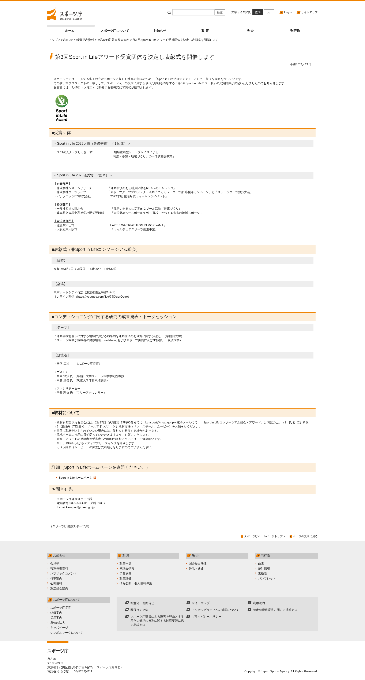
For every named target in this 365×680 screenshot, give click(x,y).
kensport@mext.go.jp (159, 422)
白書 (261, 563)
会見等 (54, 563)
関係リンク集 (139, 609)
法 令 (250, 30)
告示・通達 (196, 568)
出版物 (262, 573)
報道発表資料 (85, 39)
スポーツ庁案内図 (108, 667)
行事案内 (56, 578)
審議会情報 (127, 568)
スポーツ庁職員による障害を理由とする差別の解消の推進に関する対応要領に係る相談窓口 (157, 620)
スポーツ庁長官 (60, 607)
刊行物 (295, 30)
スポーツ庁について (115, 30)
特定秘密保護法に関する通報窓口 (275, 609)
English (288, 12)
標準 (258, 12)
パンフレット (267, 578)
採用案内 (56, 617)
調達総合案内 (59, 588)
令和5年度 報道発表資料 (113, 39)
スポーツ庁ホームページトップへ (264, 536)
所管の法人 (57, 622)
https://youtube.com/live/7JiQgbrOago (102, 296)
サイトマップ (309, 12)
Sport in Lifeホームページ (76, 477)
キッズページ (59, 627)
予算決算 (125, 573)
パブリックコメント (63, 573)
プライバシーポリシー (206, 616)
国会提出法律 (198, 563)
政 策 (205, 30)
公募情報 (56, 583)
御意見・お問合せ (142, 603)
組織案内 (56, 612)
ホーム (70, 30)
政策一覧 (125, 563)
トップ (53, 39)
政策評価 (125, 578)
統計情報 (264, 568)
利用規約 (259, 603)
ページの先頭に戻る (305, 536)
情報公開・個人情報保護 (136, 583)
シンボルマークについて (66, 632)
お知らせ (160, 30)
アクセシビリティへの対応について (215, 609)
